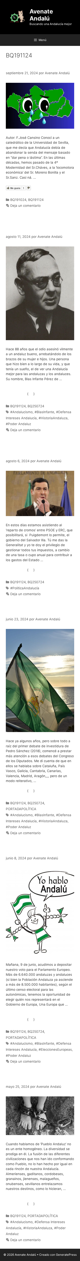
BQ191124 (36, 200)
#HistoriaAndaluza (53, 418)
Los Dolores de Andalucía (34, 66)
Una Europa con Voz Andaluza (40, 850)
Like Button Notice (16, 394)
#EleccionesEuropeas (55, 1049)
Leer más (44, 177)
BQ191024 (18, 200)
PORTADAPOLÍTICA (21, 809)
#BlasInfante (44, 412)
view (30, 394)
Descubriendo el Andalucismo (39, 612)
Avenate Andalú (41, 15)
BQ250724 (36, 406)
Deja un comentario (25, 206)
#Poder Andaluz (18, 424)
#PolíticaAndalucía (24, 588)
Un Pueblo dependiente (32, 1079)
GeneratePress (66, 1255)
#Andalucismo (21, 412)
